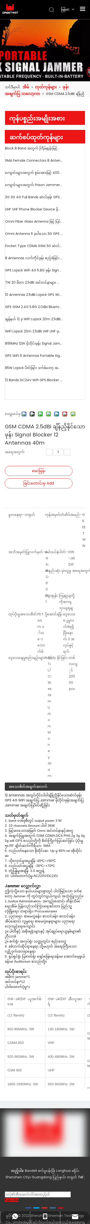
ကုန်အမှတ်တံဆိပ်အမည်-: (63, 514)
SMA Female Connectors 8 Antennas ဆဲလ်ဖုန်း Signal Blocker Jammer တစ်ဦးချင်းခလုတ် (34, 160)
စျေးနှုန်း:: (52, 595)
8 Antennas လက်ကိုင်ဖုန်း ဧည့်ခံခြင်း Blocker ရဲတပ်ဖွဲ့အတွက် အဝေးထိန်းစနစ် (34, 258)
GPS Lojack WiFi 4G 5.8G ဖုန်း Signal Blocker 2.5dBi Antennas (34, 270)
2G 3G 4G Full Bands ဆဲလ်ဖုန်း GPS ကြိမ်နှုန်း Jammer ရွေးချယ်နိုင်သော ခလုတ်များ (34, 197)
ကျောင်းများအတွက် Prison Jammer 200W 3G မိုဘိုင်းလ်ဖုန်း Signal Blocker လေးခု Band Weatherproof (34, 184)
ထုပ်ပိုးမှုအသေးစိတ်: (22, 614)
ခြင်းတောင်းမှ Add (38, 483)
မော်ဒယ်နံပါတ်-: (56, 552)
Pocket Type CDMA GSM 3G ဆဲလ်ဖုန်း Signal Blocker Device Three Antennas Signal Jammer (34, 245)
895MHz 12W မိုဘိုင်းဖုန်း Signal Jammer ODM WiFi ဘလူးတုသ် (34, 343)
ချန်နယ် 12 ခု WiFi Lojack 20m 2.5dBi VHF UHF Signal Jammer (34, 319)
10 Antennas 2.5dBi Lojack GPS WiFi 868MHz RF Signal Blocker (34, 294)
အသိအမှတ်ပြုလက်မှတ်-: (27, 552)
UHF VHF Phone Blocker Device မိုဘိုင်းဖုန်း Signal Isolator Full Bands (34, 209)
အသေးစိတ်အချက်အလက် (28, 786)
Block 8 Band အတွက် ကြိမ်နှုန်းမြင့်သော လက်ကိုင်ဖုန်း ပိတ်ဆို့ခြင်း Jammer (34, 148)
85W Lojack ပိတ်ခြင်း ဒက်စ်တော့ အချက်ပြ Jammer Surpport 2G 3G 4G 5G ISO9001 (34, 367)
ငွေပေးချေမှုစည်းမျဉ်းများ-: (28, 657)
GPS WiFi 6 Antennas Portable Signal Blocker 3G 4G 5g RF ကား (34, 355)
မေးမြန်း (39, 471)
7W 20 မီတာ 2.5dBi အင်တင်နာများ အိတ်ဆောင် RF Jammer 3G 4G (34, 282)
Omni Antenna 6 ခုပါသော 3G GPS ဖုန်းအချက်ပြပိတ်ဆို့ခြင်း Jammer (34, 233)
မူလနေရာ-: (16, 514)
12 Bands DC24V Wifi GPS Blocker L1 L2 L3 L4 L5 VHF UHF (34, 380)
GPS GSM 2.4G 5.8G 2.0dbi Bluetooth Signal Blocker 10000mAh (34, 306)
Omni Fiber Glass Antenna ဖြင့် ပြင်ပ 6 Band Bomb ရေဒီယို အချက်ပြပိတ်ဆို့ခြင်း (34, 221)
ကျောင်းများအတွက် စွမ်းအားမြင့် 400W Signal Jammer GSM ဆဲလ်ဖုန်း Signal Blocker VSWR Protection (34, 172)
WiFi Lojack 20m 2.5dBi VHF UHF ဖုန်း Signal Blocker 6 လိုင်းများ (34, 331)
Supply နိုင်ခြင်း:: (57, 657)
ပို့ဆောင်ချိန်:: (54, 614)
